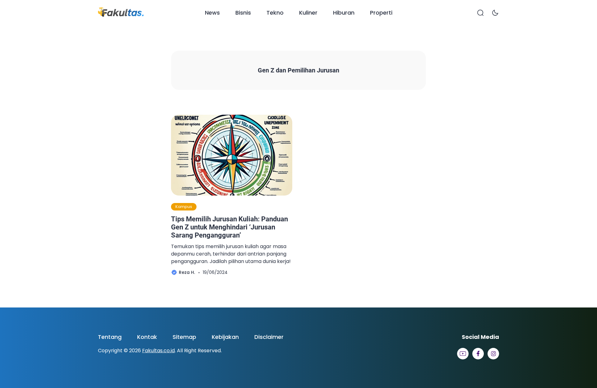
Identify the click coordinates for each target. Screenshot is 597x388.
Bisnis (243, 12)
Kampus (183, 207)
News (212, 12)
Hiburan (343, 12)
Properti (381, 12)
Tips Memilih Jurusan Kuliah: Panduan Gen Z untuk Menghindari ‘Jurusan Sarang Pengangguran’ (229, 227)
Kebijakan (225, 337)
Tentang (110, 337)
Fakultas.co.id (158, 350)
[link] (463, 353)
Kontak (147, 337)
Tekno (275, 12)
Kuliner (308, 12)
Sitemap (184, 337)
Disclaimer (269, 337)
